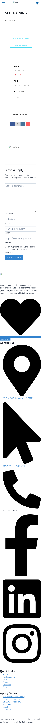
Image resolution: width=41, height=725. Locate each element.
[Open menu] (3, 3)
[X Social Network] (17, 124)
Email (7, 233)
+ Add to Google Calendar (21, 38)
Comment (9, 213)
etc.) (18, 97)
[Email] (28, 124)
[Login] (37, 3)
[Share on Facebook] (12, 124)
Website (8, 242)
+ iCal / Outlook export (21, 45)
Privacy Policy (6, 715)
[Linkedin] (22, 124)
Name (8, 223)
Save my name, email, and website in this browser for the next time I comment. (20, 249)
